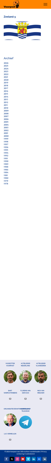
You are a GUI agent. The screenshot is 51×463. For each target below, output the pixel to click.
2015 (6, 94)
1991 (6, 158)
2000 (6, 136)
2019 (6, 82)
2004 (6, 125)
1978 (6, 183)
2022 (6, 74)
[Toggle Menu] (45, 4)
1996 (6, 147)
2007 (6, 116)
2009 (6, 111)
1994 (6, 153)
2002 (6, 130)
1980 (6, 178)
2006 (6, 119)
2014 (6, 97)
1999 (6, 139)
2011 (6, 105)
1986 (6, 170)
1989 (6, 164)
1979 (6, 181)
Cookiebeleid (30, 454)
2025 (6, 66)
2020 (6, 80)
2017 (6, 88)
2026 (6, 63)
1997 (6, 144)
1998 (6, 141)
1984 (6, 172)
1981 (6, 175)
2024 (6, 68)
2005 (6, 122)
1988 (6, 167)
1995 (6, 150)
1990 (6, 161)
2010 (6, 108)
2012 (6, 102)
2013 (6, 99)
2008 (6, 113)
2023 (6, 71)
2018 (6, 85)
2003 (6, 127)
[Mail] (10, 399)
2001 (6, 133)
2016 (6, 91)
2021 (6, 77)
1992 (6, 155)
